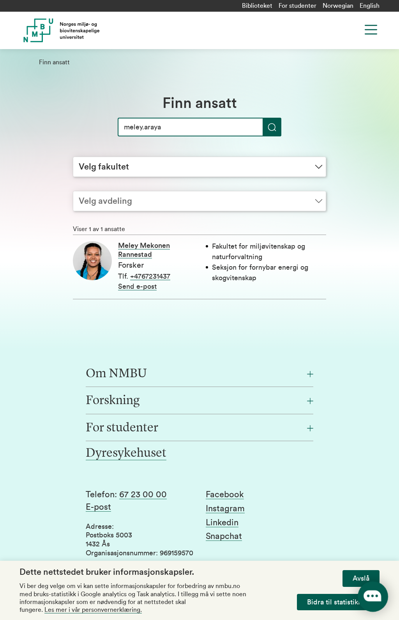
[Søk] (272, 127)
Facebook (225, 494)
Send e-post (137, 286)
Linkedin (222, 522)
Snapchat (224, 536)
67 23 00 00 (143, 494)
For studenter (297, 6)
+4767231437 (150, 276)
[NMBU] (107, 30)
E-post (98, 507)
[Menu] (371, 29)
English (370, 6)
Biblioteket (257, 6)
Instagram (225, 508)
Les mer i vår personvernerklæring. (93, 610)
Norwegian (338, 6)
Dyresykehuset (126, 453)
